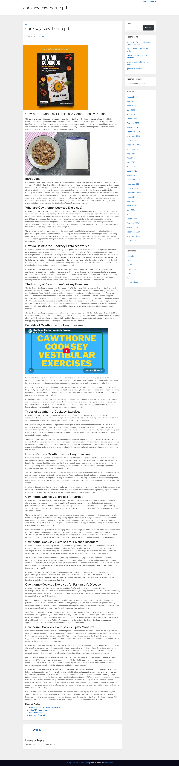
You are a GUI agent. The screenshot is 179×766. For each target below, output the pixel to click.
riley (42, 36)
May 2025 (131, 162)
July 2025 (131, 153)
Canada (130, 260)
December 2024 (133, 180)
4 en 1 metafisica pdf (37, 715)
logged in (39, 744)
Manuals (130, 273)
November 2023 (134, 236)
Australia (130, 256)
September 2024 (134, 193)
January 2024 (132, 227)
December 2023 (133, 232)
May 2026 (131, 110)
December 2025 (133, 132)
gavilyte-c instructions (136, 69)
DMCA (153, 1)
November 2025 (133, 136)
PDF (26, 25)
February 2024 (133, 223)
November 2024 (134, 184)
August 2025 (132, 149)
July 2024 (131, 201)
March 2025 (132, 171)
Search (129, 24)
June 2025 (131, 158)
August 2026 (132, 97)
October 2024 (132, 188)
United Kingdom (134, 282)
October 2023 (132, 241)
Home (144, 1)
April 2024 (131, 214)
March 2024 (132, 219)
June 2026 (131, 106)
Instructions (132, 269)
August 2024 (132, 197)
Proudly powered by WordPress (77, 763)
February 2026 (133, 123)
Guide (129, 265)
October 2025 (132, 140)
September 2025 (134, 145)
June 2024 (131, 206)
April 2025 (131, 167)
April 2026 (131, 114)
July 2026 (131, 101)
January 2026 (132, 127)
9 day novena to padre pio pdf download (45, 707)
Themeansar (108, 763)
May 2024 (131, 210)
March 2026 (132, 119)
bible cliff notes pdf (36, 713)
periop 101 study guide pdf (39, 710)
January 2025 (132, 175)
